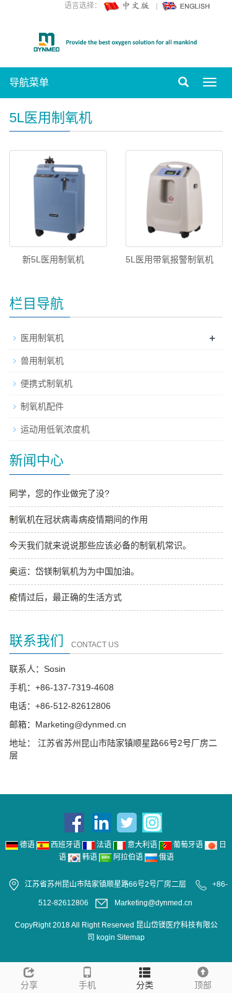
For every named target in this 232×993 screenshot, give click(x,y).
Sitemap (131, 937)
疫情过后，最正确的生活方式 (65, 597)
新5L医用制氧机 (53, 259)
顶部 (203, 985)
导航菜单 (29, 82)
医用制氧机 (42, 338)
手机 (87, 985)
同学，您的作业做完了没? (59, 493)
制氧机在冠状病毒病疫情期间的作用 (78, 519)
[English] (186, 5)
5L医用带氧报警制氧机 (169, 259)
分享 (29, 985)
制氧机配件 (42, 406)
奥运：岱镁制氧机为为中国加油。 (74, 571)
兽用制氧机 (42, 361)
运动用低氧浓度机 (55, 429)
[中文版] (127, 5)
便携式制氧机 (46, 383)
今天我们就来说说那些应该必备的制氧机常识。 (100, 545)
